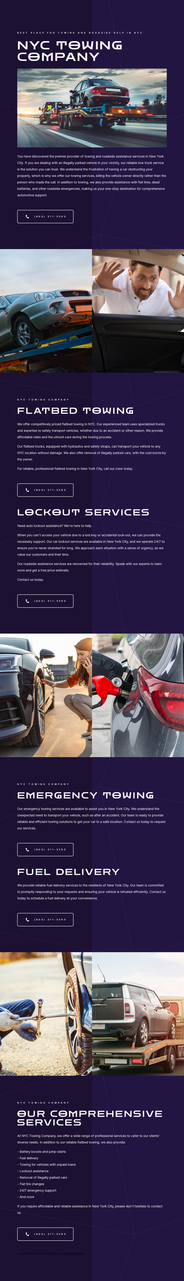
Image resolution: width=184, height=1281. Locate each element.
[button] (45, 216)
